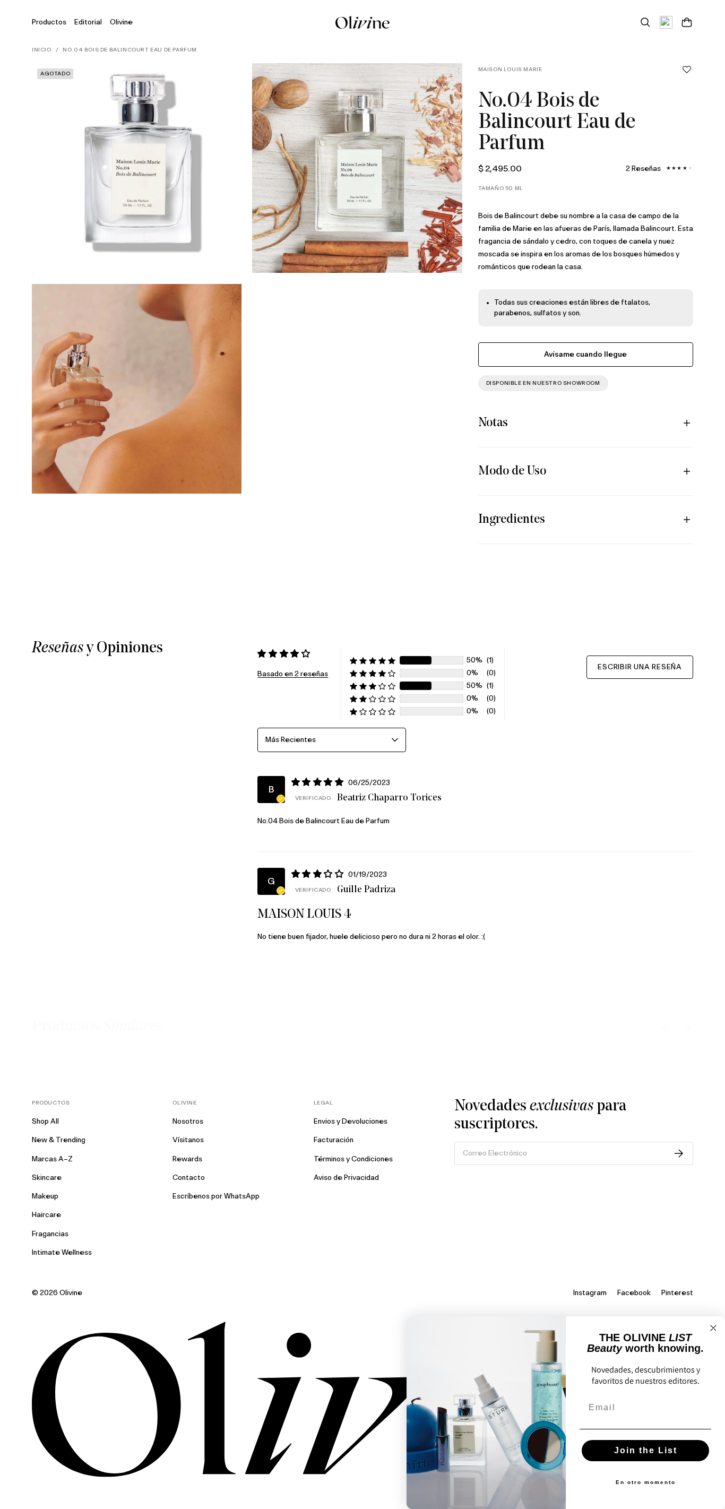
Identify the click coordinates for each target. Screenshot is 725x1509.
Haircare (46, 1215)
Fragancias (50, 1234)
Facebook (634, 1293)
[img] (319, 782)
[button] (686, 69)
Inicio (41, 50)
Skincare (47, 1178)
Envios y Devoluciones (350, 1121)
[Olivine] (362, 1399)
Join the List (645, 1450)
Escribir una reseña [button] (640, 667)
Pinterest (677, 1293)
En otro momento (646, 1482)
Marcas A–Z (52, 1159)
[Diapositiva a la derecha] (686, 1027)
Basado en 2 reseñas (292, 674)
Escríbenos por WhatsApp (216, 1196)
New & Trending (58, 1140)
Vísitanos (188, 1140)
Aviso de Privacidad (346, 1178)
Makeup (45, 1196)
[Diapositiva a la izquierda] (666, 1027)
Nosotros (187, 1121)
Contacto (188, 1178)
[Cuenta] (666, 22)
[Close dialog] (713, 1328)
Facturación (333, 1140)
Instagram (590, 1293)
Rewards (187, 1159)
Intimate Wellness (62, 1252)
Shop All (45, 1121)
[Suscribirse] (678, 1153)
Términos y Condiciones (353, 1159)
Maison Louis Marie (510, 69)
